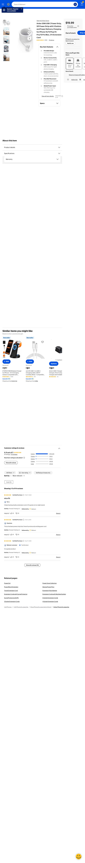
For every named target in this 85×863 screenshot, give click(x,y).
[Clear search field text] (72, 4)
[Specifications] (59, 153)
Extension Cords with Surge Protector (15, 594)
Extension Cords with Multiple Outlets (54, 594)
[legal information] (78, 26)
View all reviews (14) (32, 565)
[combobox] (45, 4)
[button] (25, 40)
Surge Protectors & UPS (11, 598)
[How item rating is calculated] (24, 458)
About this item (9, 140)
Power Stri (7, 583)
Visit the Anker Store (43, 20)
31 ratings (51, 40)
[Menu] (3, 4)
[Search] (75, 4)
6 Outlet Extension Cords (50, 598)
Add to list (74, 79)
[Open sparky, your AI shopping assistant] (78, 856)
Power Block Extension (11, 587)
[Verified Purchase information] (23, 495)
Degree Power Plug (48, 587)
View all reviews (11, 463)
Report (58, 513)
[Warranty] (57, 159)
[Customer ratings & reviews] (59, 447)
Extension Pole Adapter (49, 590)
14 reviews (14, 454)
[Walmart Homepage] (8, 4)
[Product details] (59, 147)
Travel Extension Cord (11, 590)
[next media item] (29, 39)
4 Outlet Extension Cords (50, 601)
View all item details (48, 96)
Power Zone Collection (49, 583)
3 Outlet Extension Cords (11, 601)
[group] (45, 40)
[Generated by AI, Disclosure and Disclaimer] (62, 96)
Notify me (70, 43)
